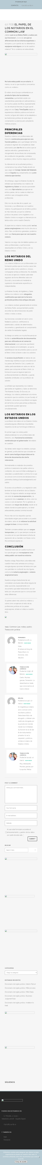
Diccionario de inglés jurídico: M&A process (20, 988)
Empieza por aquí (21, 2)
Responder (27, 643)
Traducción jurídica (12, 630)
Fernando (22, 637)
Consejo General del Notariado (25, 170)
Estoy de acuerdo (21, 1161)
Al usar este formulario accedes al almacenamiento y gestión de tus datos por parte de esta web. (20, 832)
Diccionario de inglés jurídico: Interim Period (20, 984)
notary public (26, 627)
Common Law (14, 627)
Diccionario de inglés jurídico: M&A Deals (19, 992)
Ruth (5, 1137)
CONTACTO (14, 5)
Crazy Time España (21, 109)
